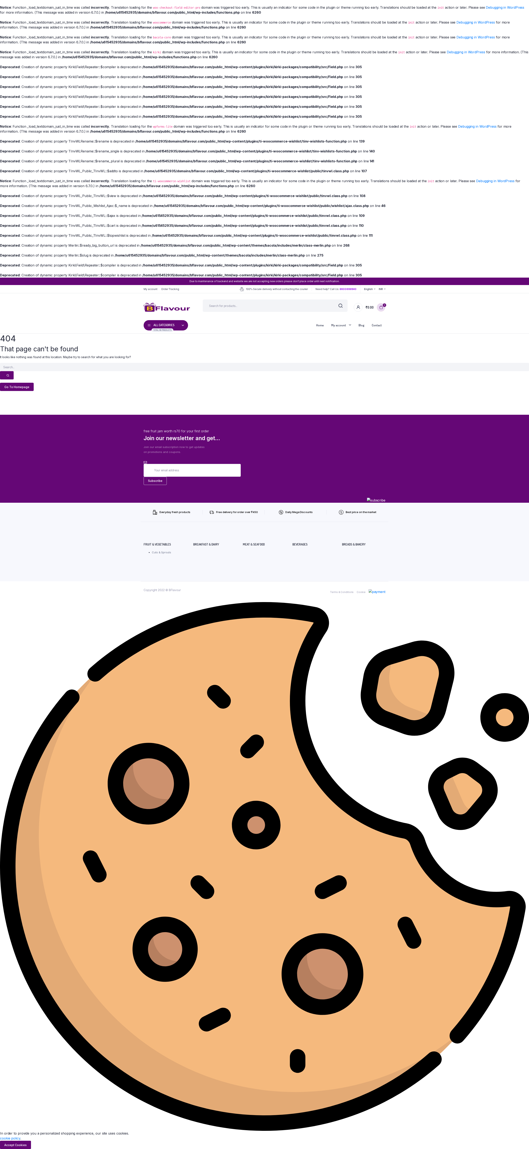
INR (381, 289)
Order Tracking (170, 289)
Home (320, 325)
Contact (377, 325)
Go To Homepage (16, 387)
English (368, 289)
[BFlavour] (167, 307)
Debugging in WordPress (505, 7)
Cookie (361, 592)
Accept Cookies (15, 1145)
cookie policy (10, 1138)
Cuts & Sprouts (161, 552)
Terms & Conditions (342, 592)
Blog (361, 325)
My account (150, 289)
